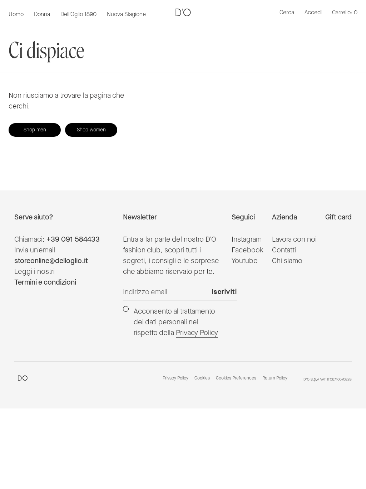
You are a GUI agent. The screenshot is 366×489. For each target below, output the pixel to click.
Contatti (284, 250)
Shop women (91, 130)
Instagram (247, 239)
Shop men (35, 130)
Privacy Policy (197, 333)
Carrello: (344, 12)
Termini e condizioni (45, 282)
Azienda (284, 217)
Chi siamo (287, 261)
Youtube (245, 261)
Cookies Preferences (236, 378)
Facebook (247, 250)
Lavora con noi (294, 239)
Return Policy (274, 378)
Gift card (338, 217)
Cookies (202, 378)
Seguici (243, 217)
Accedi (313, 12)
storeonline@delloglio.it (51, 261)
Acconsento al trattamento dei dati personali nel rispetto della (176, 322)
